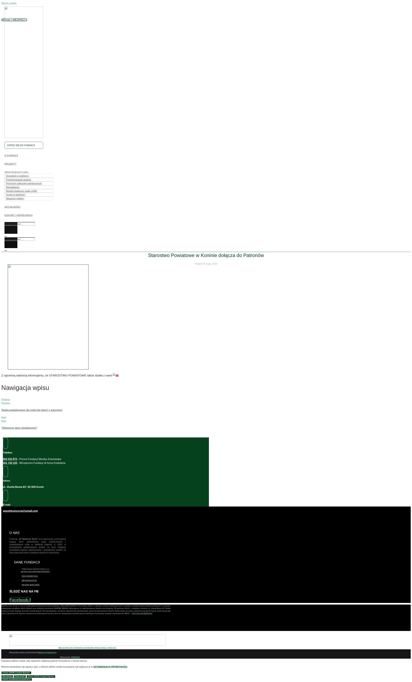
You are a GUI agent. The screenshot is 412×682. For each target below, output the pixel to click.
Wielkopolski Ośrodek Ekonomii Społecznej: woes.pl (87, 648)
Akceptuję (7, 676)
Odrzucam (20, 676)
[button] (14, 19)
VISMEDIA (75, 657)
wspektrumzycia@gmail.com (20, 511)
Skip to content (8, 3)
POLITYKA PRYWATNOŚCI (142, 613)
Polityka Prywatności (46, 652)
